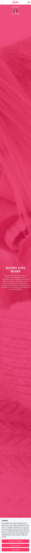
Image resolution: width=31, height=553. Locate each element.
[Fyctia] (15, 2)
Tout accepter (15, 549)
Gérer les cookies (15, 545)
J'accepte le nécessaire (15, 541)
